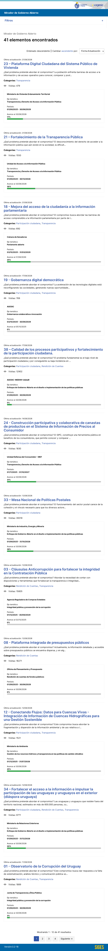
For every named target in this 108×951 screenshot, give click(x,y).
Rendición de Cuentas (52, 366)
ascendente (67, 51)
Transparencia (23, 80)
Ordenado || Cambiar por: (52, 51)
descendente (43, 51)
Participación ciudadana (28, 223)
